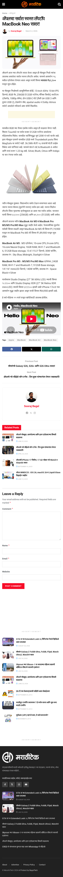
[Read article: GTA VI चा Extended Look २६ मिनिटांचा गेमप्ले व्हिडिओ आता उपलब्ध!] (8, 642)
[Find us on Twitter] (12, 784)
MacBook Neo (50, 340)
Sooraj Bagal (16, 31)
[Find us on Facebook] (5, 784)
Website (6, 571)
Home (4, 13)
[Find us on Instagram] (19, 784)
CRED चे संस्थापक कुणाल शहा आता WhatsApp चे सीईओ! (23, 846)
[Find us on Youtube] (26, 784)
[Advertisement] (31, 114)
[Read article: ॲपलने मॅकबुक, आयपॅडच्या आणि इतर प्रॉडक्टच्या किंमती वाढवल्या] (8, 437)
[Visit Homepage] (31, 4)
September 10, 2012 (25, 709)
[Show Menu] (3, 4)
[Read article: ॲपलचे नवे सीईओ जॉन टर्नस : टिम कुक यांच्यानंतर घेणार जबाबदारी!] (8, 450)
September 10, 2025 (25, 466)
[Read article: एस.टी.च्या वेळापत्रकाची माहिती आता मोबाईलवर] (8, 694)
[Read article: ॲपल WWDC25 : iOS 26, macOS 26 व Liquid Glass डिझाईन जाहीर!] (8, 475)
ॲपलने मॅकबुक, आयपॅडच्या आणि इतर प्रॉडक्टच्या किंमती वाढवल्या (25, 841)
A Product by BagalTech (28, 870)
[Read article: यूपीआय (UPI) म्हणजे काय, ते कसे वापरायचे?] (8, 718)
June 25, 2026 (23, 441)
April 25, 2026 (23, 454)
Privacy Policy (29, 865)
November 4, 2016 (24, 719)
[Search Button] (59, 4)
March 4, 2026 (31, 31)
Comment (7, 508)
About (4, 865)
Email (5, 558)
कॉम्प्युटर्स (12, 13)
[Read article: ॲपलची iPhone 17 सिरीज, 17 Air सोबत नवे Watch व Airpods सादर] (8, 463)
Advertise (15, 865)
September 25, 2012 (25, 695)
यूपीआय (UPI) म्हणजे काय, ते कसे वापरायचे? (32, 715)
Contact (42, 865)
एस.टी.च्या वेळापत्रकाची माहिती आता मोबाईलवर (33, 691)
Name (6, 545)
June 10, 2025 (23, 479)
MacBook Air (35, 340)
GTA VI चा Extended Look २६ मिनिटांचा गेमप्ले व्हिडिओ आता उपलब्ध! (28, 818)
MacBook (21, 340)
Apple (11, 340)
